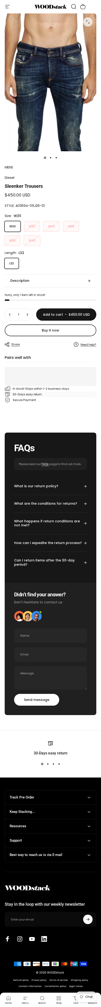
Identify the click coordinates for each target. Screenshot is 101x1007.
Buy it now (50, 330)
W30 (12, 226)
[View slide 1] (42, 764)
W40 (32, 240)
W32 (32, 226)
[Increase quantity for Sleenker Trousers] (27, 314)
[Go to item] (45, 158)
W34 (51, 226)
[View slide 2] (47, 764)
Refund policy (21, 980)
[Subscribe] (88, 919)
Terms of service (58, 980)
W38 (12, 240)
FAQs (45, 464)
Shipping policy (79, 980)
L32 (11, 263)
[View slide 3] (53, 764)
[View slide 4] (59, 764)
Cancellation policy (55, 986)
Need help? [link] (88, 344)
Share (15, 344)
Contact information (30, 986)
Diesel (9, 177)
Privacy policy (39, 980)
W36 (71, 226)
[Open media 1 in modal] (88, 22)
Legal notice (76, 986)
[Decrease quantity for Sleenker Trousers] (10, 314)
